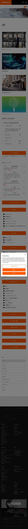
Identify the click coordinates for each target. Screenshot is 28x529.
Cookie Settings (14, 266)
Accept (14, 273)
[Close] (25, 254)
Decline (14, 269)
